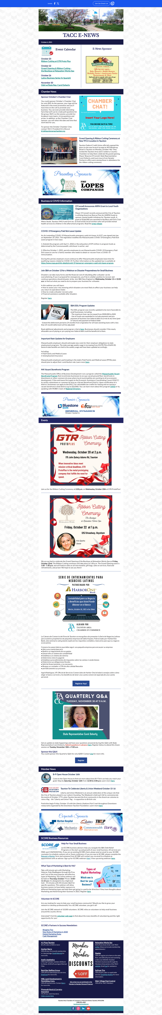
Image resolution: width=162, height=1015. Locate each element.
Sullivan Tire (100, 970)
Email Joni (44, 975)
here (50, 298)
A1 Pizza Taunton (48, 942)
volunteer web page (65, 916)
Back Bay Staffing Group (50, 970)
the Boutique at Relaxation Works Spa (57, 71)
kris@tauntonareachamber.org (53, 131)
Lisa (91, 754)
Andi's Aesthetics (48, 960)
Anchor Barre (46, 949)
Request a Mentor (48, 856)
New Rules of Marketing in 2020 (55, 932)
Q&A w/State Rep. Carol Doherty (55, 85)
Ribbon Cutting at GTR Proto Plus (56, 61)
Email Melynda (57, 953)
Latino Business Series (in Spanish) (56, 78)
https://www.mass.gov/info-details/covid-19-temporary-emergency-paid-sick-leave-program (77, 263)
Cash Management (50, 936)
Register (81, 760)
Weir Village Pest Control (105, 981)
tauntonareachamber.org (81, 1004)
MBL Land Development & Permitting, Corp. (51, 980)
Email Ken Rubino (107, 975)
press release (97, 224)
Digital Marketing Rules (52, 934)
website (97, 966)
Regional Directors (73, 389)
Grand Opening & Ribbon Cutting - (56, 68)
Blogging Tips (48, 930)
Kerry (63, 983)
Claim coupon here (47, 996)
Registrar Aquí (81, 683)
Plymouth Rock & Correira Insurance (51, 990)
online (112, 386)
